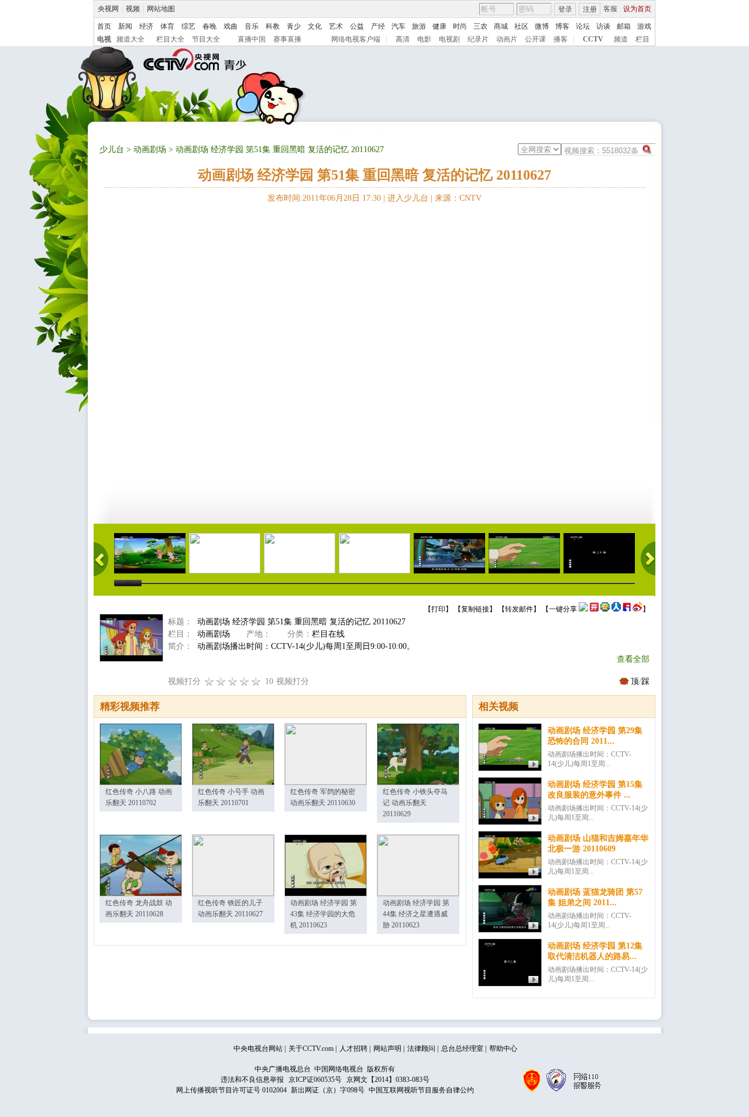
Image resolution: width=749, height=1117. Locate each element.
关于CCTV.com (311, 1048)
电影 (424, 39)
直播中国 (252, 39)
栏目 (642, 39)
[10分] (256, 681)
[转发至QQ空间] (605, 609)
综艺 (188, 26)
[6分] (233, 681)
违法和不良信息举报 (252, 1079)
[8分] (244, 681)
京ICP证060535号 (315, 1079)
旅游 (419, 26)
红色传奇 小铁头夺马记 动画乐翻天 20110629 (415, 803)
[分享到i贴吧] (627, 609)
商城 (501, 26)
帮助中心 (503, 1048)
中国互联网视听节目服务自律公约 (421, 1090)
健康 (439, 26)
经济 (146, 26)
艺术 (336, 26)
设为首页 (637, 9)
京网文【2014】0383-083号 (388, 1079)
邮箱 (624, 26)
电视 (104, 39)
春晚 (209, 26)
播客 (561, 39)
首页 (104, 26)
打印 (438, 609)
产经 (378, 26)
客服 (610, 9)
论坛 (583, 26)
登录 (565, 9)
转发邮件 (519, 609)
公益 (357, 26)
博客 (562, 26)
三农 (480, 26)
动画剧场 (149, 149)
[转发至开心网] (594, 609)
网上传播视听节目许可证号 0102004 (231, 1090)
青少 (294, 26)
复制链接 (475, 609)
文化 (315, 26)
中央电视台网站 (258, 1048)
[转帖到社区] (583, 609)
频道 (621, 39)
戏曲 (231, 26)
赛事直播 (287, 39)
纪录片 (478, 39)
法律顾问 (421, 1048)
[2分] (209, 681)
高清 (403, 39)
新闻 (125, 26)
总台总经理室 (462, 1048)
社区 (521, 26)
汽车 (398, 26)
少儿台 (111, 149)
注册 (590, 9)
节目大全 (206, 39)
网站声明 (387, 1048)
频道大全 (130, 39)
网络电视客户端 (355, 39)
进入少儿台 (407, 198)
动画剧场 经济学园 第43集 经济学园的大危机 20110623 (323, 914)
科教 (273, 26)
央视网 (108, 9)
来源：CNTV (458, 198)
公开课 (535, 39)
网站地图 (161, 9)
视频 (133, 9)
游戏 (644, 26)
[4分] (221, 681)
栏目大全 (170, 39)
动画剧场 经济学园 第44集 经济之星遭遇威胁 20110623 (416, 914)
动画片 (506, 39)
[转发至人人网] (616, 609)
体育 (167, 26)
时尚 (460, 26)
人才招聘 (353, 1048)
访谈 (603, 26)
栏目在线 (328, 634)
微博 (542, 26)
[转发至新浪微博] (638, 609)
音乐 (252, 26)
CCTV (593, 39)
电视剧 (449, 39)
